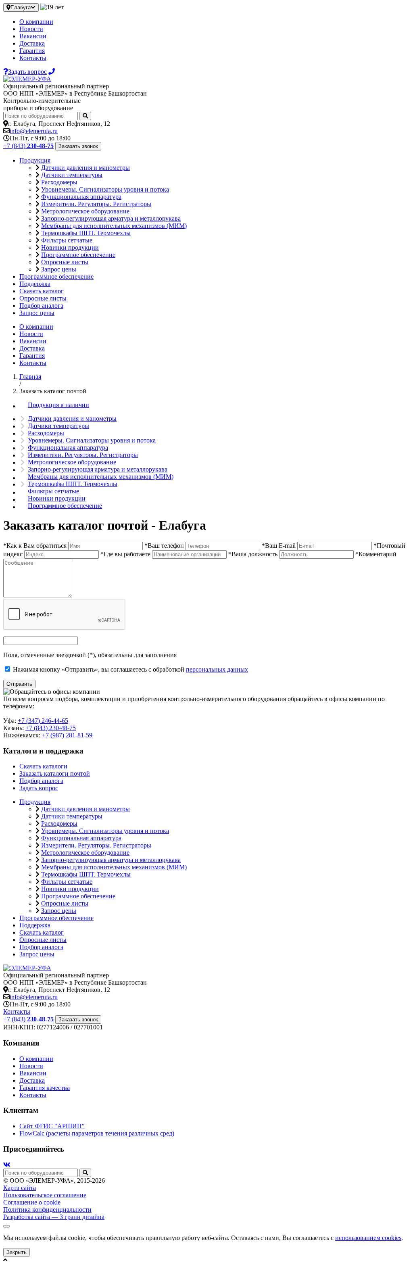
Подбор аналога (41, 305)
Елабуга (20, 7)
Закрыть (16, 1252)
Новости (31, 28)
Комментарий (375, 554)
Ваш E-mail (279, 545)
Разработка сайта (53, 1216)
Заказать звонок (78, 146)
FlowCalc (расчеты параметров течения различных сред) (96, 1133)
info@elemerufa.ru (34, 130)
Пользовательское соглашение (44, 1195)
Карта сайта (19, 1187)
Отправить (19, 684)
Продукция (34, 160)
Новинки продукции (70, 247)
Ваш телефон (164, 545)
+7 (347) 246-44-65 (43, 720)
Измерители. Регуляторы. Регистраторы (96, 203)
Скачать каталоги (43, 766)
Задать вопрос (38, 788)
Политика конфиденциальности (47, 1209)
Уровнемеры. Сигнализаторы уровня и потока (105, 189)
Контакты (32, 57)
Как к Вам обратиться (35, 545)
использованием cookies (368, 1237)
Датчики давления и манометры (85, 167)
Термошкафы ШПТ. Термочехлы (86, 233)
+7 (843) (28, 145)
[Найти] (85, 116)
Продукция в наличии (58, 404)
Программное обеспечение (78, 254)
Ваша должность (252, 554)
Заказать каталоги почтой (54, 773)
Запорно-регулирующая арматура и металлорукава (111, 218)
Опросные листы (64, 262)
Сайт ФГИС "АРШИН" (52, 1126)
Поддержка (34, 283)
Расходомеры (59, 182)
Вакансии (32, 36)
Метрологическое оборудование (85, 211)
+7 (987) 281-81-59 (67, 735)
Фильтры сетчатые (66, 240)
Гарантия (32, 50)
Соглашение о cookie (31, 1202)
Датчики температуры (71, 174)
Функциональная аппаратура (81, 196)
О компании (36, 21)
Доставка (32, 43)
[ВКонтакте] (6, 1164)
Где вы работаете (125, 554)
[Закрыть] (6, 1226)
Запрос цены (58, 269)
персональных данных (217, 669)
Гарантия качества (44, 1087)
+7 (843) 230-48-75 (50, 727)
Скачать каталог (41, 291)
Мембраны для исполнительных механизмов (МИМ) (114, 225)
